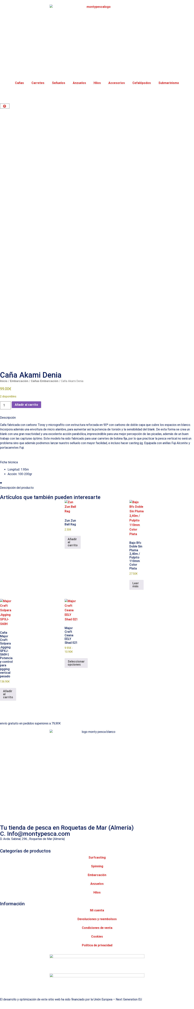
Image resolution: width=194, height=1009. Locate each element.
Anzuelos (79, 83)
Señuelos (58, 83)
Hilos (97, 83)
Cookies (97, 936)
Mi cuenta (97, 910)
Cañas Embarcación (44, 381)
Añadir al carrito (26, 404)
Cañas (19, 83)
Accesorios (116, 83)
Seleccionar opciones (76, 663)
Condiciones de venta (97, 928)
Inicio (3, 381)
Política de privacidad (97, 945)
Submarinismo (168, 83)
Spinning (97, 866)
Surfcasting (97, 857)
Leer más (135, 584)
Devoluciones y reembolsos (97, 919)
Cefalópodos (141, 83)
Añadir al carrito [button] (73, 542)
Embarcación (19, 381)
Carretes (37, 83)
